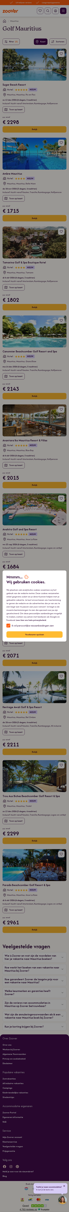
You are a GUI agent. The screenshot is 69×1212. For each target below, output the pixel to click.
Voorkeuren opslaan (34, 634)
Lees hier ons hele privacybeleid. (31, 619)
